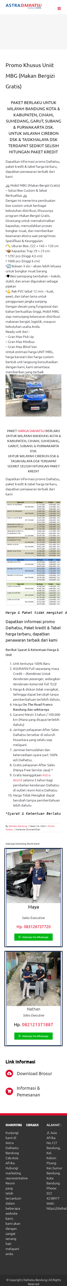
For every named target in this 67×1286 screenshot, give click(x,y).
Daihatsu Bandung (18, 825)
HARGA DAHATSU (31, 431)
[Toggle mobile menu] (59, 8)
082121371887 (37, 1024)
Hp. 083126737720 (34, 926)
